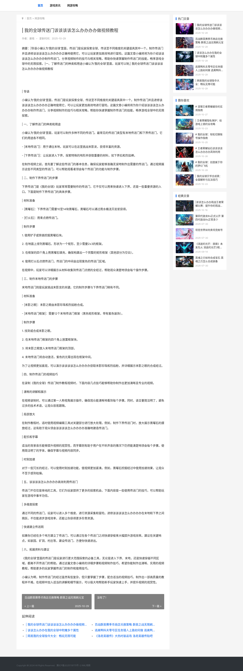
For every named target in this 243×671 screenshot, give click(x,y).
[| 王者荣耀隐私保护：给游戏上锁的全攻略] (185, 120)
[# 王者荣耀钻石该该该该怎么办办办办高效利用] (185, 148)
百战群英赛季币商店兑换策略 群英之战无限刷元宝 (126, 624)
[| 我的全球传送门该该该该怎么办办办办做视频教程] (185, 25)
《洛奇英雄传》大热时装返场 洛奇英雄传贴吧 (124, 636)
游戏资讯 (55, 5)
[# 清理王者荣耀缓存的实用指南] (185, 107)
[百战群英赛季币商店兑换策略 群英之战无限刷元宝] (185, 39)
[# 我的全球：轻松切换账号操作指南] (185, 134)
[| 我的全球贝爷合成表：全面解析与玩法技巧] (185, 176)
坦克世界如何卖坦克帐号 (209, 229)
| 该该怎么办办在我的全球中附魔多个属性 (52, 630)
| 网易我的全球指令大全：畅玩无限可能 (51, 636)
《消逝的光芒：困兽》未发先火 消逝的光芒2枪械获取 (209, 247)
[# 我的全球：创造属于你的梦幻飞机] (185, 162)
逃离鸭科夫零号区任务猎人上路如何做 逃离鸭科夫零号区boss (126, 630)
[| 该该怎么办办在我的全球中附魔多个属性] (185, 53)
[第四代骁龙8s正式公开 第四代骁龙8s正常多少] (185, 216)
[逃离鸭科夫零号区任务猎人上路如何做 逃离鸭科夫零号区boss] (185, 67)
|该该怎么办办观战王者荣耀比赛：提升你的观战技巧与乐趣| (209, 205)
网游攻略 (72, 5)
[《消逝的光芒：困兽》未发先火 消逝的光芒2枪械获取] (185, 244)
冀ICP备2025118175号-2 (69, 665)
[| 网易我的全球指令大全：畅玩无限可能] (185, 81)
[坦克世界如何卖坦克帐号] (185, 230)
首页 (40, 5)
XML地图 (85, 665)
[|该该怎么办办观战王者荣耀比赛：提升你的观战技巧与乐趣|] (185, 202)
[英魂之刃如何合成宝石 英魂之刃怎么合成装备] (185, 258)
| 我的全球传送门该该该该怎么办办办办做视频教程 (57, 624)
